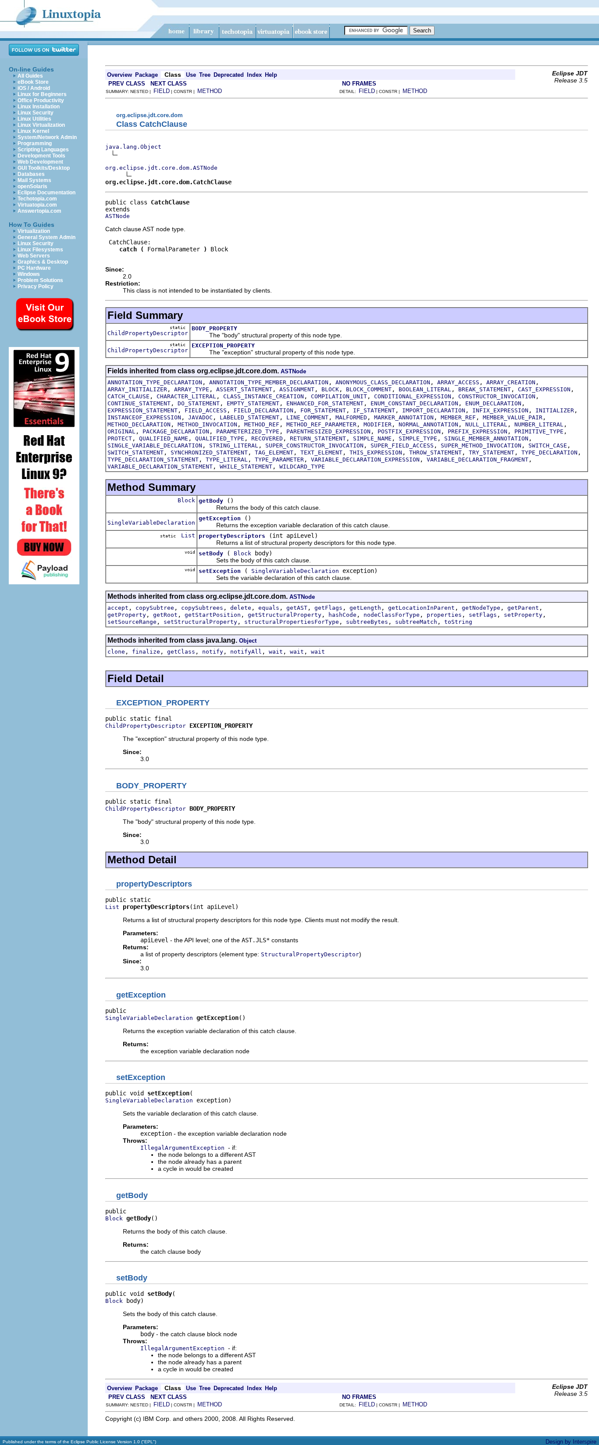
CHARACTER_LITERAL (186, 396)
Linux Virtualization (41, 125)
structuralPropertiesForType (291, 622)
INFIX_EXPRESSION (500, 410)
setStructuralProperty (200, 622)
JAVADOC (200, 417)
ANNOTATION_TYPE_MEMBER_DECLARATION (268, 382)
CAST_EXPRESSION (544, 389)
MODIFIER (378, 424)
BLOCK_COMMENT (369, 389)
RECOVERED (267, 438)
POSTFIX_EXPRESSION (409, 431)
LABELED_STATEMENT (249, 417)
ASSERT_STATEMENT (244, 389)
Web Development (40, 162)
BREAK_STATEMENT (484, 389)
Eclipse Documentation (46, 193)
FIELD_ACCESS (206, 410)
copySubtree (154, 607)
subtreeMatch (416, 622)
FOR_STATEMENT (323, 410)
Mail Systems (34, 180)
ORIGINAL (121, 431)
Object (248, 640)
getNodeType (481, 607)
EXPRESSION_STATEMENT (142, 410)
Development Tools (41, 156)
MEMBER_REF (458, 417)
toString (458, 622)
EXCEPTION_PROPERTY (223, 345)
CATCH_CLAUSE (128, 396)
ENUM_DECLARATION (493, 403)
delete (240, 607)
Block (186, 500)
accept (117, 607)
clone (116, 651)
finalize (146, 651)
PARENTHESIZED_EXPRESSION (328, 431)
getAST (296, 607)
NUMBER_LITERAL (538, 424)
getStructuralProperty (284, 615)
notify (212, 651)
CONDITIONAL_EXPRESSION (412, 396)
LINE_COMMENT (307, 417)
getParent (523, 607)
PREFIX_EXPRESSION (477, 431)
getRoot (165, 615)
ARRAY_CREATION (510, 382)
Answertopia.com (39, 211)
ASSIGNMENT (296, 389)
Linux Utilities (34, 119)
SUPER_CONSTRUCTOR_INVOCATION (314, 445)
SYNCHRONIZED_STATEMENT (209, 452)
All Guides (30, 76)
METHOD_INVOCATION (207, 424)
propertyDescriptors (232, 536)
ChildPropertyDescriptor (147, 333)
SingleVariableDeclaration (151, 522)
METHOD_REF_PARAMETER (321, 424)
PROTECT (119, 438)
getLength (365, 607)
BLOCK (330, 389)
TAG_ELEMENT (274, 452)
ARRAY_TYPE (191, 389)
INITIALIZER (554, 410)
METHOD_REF (261, 424)
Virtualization (34, 231)
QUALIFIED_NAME (163, 438)
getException (220, 518)
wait (276, 651)
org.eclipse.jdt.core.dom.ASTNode (161, 168)
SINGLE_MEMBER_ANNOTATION (486, 438)
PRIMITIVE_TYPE (538, 431)
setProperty (523, 615)
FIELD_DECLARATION (263, 410)
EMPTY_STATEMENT (253, 403)
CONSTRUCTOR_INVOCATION (496, 396)
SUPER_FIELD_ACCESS (402, 445)
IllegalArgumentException (182, 1148)
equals (268, 607)
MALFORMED (351, 417)
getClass (181, 651)
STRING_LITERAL (233, 445)
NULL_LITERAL (486, 424)
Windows (29, 274)
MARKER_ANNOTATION (404, 417)
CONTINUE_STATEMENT (139, 403)
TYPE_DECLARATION (549, 452)
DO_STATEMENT (199, 403)
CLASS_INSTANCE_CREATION (263, 396)
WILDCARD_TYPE (302, 466)
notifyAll (246, 651)
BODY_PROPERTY (214, 328)
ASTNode (117, 216)
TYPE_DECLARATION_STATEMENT (153, 459)
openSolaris (32, 186)
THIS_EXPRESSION (375, 452)
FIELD (161, 91)
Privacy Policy (35, 286)
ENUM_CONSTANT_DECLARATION (414, 403)
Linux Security (35, 113)
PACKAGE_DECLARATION (176, 431)
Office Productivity (41, 100)
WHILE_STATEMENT (246, 466)
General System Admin (46, 237)
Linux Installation (39, 107)
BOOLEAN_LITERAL (425, 389)
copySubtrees (202, 607)
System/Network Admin (47, 137)
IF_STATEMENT (374, 410)
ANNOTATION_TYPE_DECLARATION (154, 382)
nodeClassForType (392, 615)
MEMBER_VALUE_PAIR (512, 417)
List (188, 535)
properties (444, 615)
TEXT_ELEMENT (321, 452)
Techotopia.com (37, 199)
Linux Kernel (33, 131)
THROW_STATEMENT (435, 452)
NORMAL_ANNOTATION (428, 424)
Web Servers (34, 256)
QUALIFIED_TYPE (219, 438)
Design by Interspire (571, 1441)
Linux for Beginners (42, 94)
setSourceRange (132, 622)
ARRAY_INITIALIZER (137, 389)
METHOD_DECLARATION (139, 424)
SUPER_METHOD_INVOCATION (481, 445)
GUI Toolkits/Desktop (44, 168)
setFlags (483, 615)
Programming (35, 143)
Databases (31, 174)
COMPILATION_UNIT (339, 396)
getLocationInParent (421, 607)
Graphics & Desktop (43, 262)
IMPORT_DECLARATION (433, 410)
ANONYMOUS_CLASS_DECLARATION (382, 382)
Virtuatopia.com (37, 205)
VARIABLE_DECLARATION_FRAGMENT (477, 459)
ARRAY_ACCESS (458, 382)
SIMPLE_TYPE (418, 438)
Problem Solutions (40, 280)
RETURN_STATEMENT (318, 438)
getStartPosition (213, 615)
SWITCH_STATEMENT (135, 452)
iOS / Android (34, 88)
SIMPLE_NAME (372, 438)
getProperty (126, 615)
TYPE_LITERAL (227, 459)
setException (220, 571)
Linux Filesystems (40, 250)
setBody (211, 553)
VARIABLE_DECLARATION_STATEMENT (160, 466)
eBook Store (33, 82)
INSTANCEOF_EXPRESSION (144, 417)
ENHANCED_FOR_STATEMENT (325, 403)
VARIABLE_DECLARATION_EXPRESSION (365, 459)
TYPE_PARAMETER (279, 459)
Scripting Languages (43, 150)
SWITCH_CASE (547, 445)
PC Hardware (34, 268)
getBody (211, 500)
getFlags (328, 607)
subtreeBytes (367, 622)
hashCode (342, 615)
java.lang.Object (133, 146)
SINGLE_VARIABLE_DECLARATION (154, 445)
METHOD (209, 91)
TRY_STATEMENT (491, 452)
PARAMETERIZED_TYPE (247, 431)
